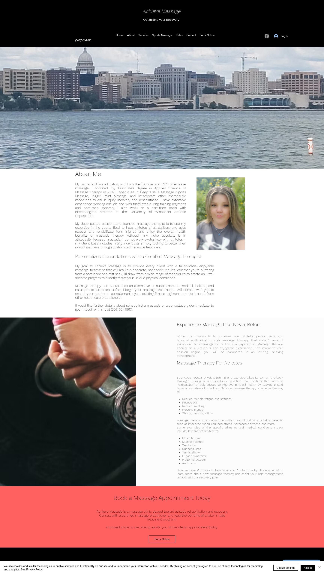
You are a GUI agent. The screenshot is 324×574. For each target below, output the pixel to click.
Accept (308, 567)
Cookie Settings (286, 567)
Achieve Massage (161, 11)
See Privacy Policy (32, 569)
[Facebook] (267, 36)
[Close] (319, 567)
